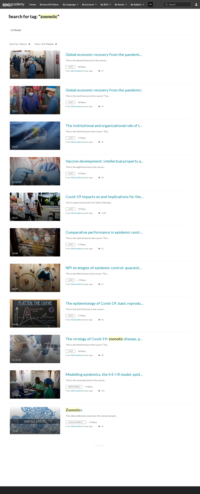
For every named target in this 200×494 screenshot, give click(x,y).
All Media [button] (44, 44)
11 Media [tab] (15, 29)
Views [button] (18, 44)
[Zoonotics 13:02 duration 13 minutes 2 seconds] (35, 419)
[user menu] (196, 4)
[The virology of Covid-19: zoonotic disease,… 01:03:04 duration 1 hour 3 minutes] (35, 348)
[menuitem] (32, 4)
